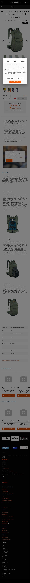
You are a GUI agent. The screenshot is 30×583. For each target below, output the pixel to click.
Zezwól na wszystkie (15, 81)
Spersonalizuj (20, 78)
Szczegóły (15, 61)
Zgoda (8, 61)
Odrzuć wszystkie (10, 78)
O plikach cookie (22, 61)
